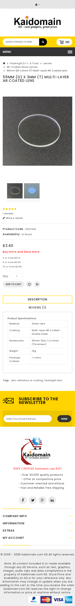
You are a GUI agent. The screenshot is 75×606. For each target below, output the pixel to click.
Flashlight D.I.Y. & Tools (24, 63)
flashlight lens (53, 380)
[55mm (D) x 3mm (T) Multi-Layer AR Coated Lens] (37, 131)
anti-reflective (20, 380)
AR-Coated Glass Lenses (22, 66)
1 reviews (8, 213)
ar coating (36, 380)
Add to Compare (37, 284)
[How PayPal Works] (50, 599)
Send (64, 418)
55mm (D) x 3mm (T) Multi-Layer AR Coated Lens (37, 70)
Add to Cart (13, 284)
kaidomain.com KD (35, 554)
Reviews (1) (37, 307)
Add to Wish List (29, 284)
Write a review (14, 218)
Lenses (48, 63)
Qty (5, 276)
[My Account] (37, 4)
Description (37, 299)
